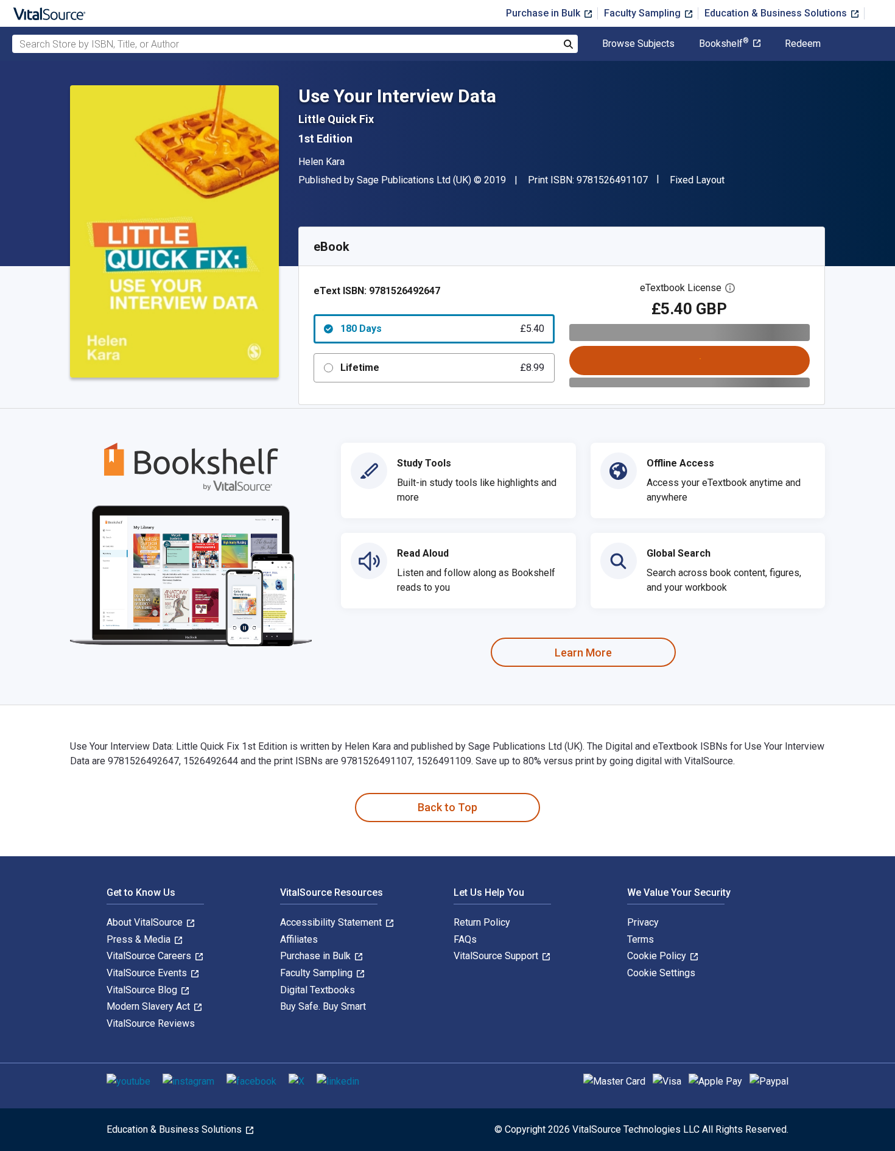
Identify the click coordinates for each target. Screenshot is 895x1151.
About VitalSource (146, 922)
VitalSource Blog (143, 990)
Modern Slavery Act (149, 1006)
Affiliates (299, 939)
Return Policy (482, 922)
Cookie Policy (658, 956)
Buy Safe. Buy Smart (323, 1006)
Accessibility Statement (332, 922)
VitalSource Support (497, 956)
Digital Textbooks (317, 990)
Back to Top (447, 807)
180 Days (442, 328)
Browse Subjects (638, 44)
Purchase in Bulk (544, 13)
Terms (640, 939)
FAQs (465, 939)
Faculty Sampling (643, 13)
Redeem (803, 44)
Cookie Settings (661, 973)
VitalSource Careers (150, 956)
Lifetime (442, 367)
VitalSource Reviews (151, 1023)
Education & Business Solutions (776, 13)
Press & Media (140, 939)
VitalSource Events (148, 973)
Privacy (643, 922)
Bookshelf (724, 44)
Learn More (583, 652)
